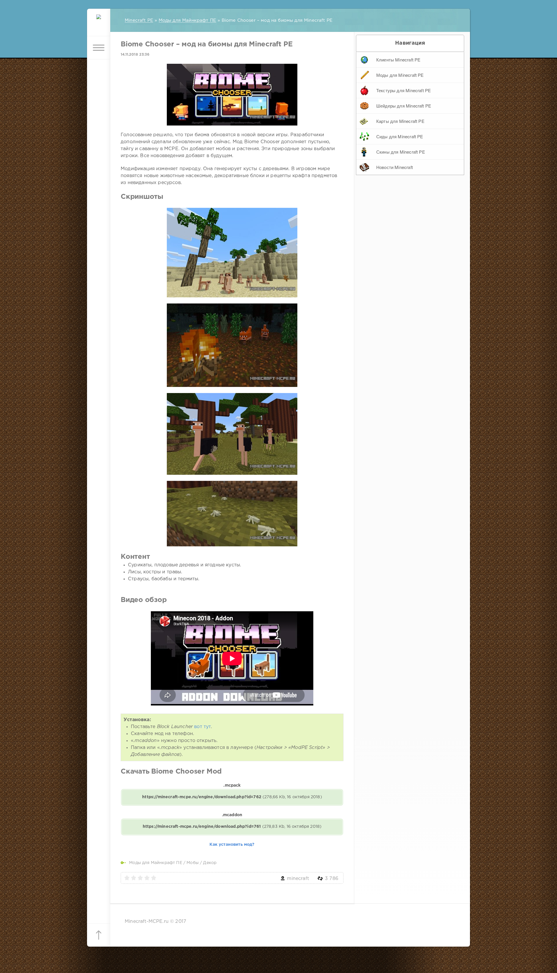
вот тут (202, 727)
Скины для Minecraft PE (400, 152)
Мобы (193, 863)
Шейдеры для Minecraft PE (403, 106)
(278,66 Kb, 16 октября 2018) (232, 797)
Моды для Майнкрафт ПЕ (155, 863)
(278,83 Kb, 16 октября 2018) (232, 826)
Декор (209, 863)
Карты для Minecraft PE (400, 121)
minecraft (298, 878)
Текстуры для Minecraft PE (403, 90)
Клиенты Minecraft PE (398, 60)
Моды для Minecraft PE (400, 75)
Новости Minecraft (394, 167)
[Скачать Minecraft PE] (98, 24)
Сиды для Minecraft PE (399, 136)
